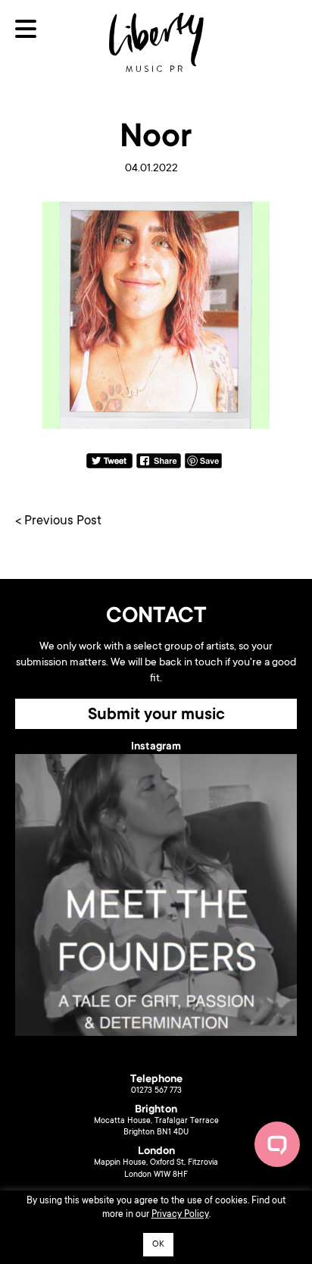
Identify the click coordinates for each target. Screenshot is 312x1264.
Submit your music (156, 715)
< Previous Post (58, 522)
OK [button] (158, 1245)
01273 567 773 (156, 1091)
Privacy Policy (180, 1214)
